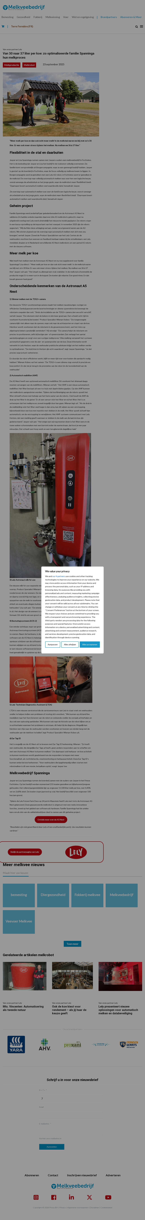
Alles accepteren (89, 644)
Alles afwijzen (70, 644)
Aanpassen (53, 644)
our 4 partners (58, 576)
